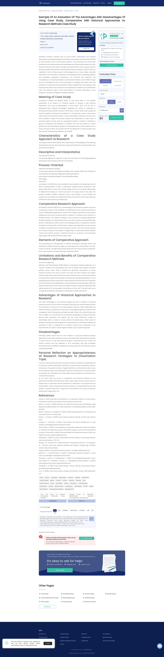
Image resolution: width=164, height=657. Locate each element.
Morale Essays (111, 594)
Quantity (102, 98)
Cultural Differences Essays (50, 598)
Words (119, 101)
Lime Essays (45, 594)
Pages (111, 101)
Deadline (102, 106)
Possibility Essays (68, 594)
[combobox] (111, 94)
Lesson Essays (89, 594)
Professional (117, 85)
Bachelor (105, 85)
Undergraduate (118, 81)
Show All (47, 607)
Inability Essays (90, 598)
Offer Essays (45, 602)
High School (105, 81)
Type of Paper (103, 90)
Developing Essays (69, 598)
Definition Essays (90, 602)
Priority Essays (67, 602)
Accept (47, 643)
